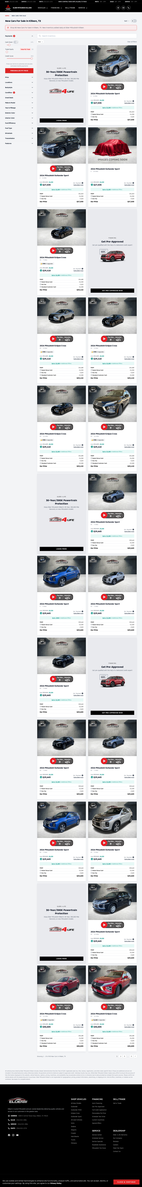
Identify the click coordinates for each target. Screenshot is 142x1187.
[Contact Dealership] (123, 8)
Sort (125, 21)
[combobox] (87, 36)
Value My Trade (25, 49)
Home (7, 15)
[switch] (134, 21)
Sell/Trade (70, 8)
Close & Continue (126, 1182)
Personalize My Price (19, 71)
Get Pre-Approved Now (112, 290)
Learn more (61, 120)
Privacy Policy (55, 1183)
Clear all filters (132, 42)
